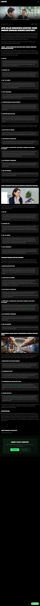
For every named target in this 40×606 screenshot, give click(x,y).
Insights (9, 19)
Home (2, 19)
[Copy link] (38, 24)
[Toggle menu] (38, 1)
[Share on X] (34, 24)
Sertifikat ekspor (26, 308)
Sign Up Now (14, 449)
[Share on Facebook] (36, 24)
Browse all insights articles (6, 432)
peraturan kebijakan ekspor (15, 384)
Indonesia (5, 19)
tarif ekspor (22, 134)
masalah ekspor (20, 385)
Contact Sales (25, 449)
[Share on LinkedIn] (32, 24)
